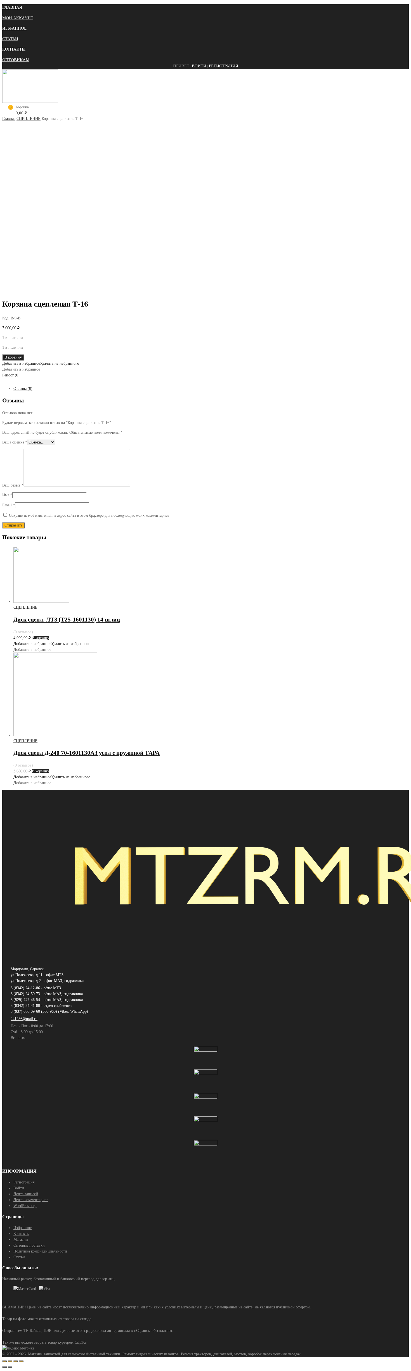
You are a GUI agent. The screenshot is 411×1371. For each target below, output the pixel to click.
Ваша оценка (14, 442)
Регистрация (223, 66)
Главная (8, 119)
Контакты (21, 1234)
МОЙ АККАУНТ (17, 18)
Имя (7, 495)
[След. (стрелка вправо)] (10, 1367)
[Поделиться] (10, 1361)
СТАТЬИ (10, 39)
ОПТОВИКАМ (15, 60)
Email (8, 505)
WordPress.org (25, 1206)
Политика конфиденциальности (40, 1251)
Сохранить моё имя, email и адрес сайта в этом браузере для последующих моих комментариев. (90, 515)
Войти (199, 66)
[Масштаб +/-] (21, 1361)
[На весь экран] (15, 1361)
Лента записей (25, 1194)
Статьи (19, 1257)
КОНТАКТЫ (13, 49)
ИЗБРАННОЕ (14, 28)
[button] (40, 363)
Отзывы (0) (22, 388)
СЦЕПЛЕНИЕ (28, 119)
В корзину (13, 357)
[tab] (211, 389)
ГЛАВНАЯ (12, 7)
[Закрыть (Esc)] (4, 1361)
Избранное (22, 1228)
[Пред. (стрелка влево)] (4, 1367)
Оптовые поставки (29, 1245)
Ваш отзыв (12, 485)
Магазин (20, 1239)
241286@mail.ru (24, 1019)
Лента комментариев (30, 1200)
